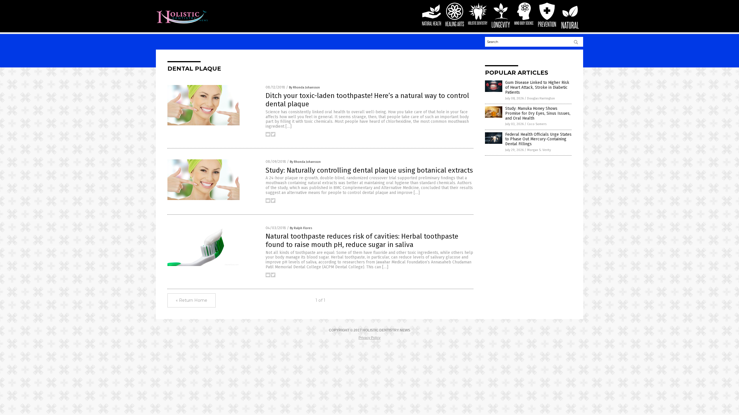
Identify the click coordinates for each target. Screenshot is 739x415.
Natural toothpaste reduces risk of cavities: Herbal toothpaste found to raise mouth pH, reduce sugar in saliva (362, 240)
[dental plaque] (182, 24)
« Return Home (191, 300)
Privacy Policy (369, 338)
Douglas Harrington (541, 98)
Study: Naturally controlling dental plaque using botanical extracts (369, 170)
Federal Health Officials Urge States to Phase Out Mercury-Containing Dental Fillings (538, 139)
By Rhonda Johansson (304, 87)
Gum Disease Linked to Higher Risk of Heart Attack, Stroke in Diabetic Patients (537, 87)
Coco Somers (536, 124)
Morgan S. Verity (539, 150)
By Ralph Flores (301, 228)
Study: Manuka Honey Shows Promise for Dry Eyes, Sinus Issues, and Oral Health (537, 113)
